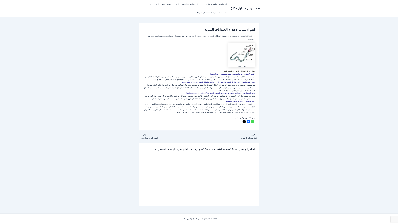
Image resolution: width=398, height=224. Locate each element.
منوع (149, 4)
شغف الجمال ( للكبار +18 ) (246, 8)
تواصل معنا (223, 12)
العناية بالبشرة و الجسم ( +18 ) (187, 4)
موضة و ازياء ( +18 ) (163, 4)
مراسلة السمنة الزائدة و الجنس (205, 12)
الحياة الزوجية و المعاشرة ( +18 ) (215, 4)
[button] (203, 4)
